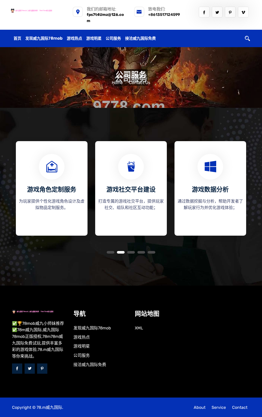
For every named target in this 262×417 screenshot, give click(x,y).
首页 (17, 38)
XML (139, 328)
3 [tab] (131, 252)
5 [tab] (151, 252)
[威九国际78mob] (37, 10)
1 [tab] (110, 252)
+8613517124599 (164, 14)
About (199, 407)
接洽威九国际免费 (140, 38)
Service (219, 407)
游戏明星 (94, 38)
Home (117, 82)
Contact (239, 407)
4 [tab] (141, 252)
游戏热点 (74, 38)
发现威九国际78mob (44, 38)
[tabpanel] (51, 186)
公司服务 (113, 38)
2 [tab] (121, 252)
